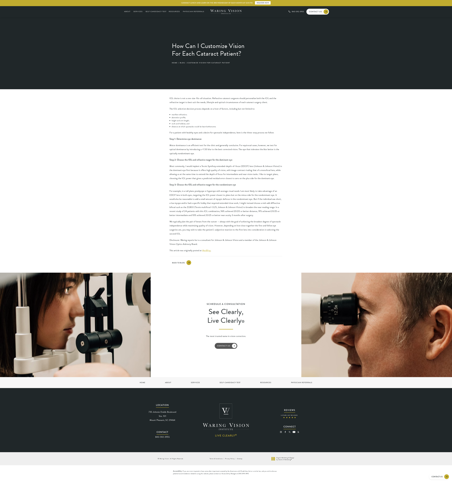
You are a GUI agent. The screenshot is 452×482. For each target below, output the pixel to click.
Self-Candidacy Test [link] (156, 11)
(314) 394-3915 (243, 473)
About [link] (127, 11)
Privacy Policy (230, 459)
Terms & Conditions (216, 459)
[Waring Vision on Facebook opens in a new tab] (285, 432)
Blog (182, 63)
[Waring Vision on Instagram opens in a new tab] (280, 432)
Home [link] (142, 382)
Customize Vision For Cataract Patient (208, 63)
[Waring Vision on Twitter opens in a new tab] (289, 432)
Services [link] (138, 11)
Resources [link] (174, 11)
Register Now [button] (263, 3)
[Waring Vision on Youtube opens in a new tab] (294, 432)
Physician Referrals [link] (193, 11)
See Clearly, (226, 314)
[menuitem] (127, 11)
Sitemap (239, 459)
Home (175, 63)
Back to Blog (178, 263)
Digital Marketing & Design (285, 459)
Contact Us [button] (437, 476)
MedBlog (206, 250)
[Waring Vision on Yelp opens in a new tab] (298, 432)
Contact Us (315, 11)
